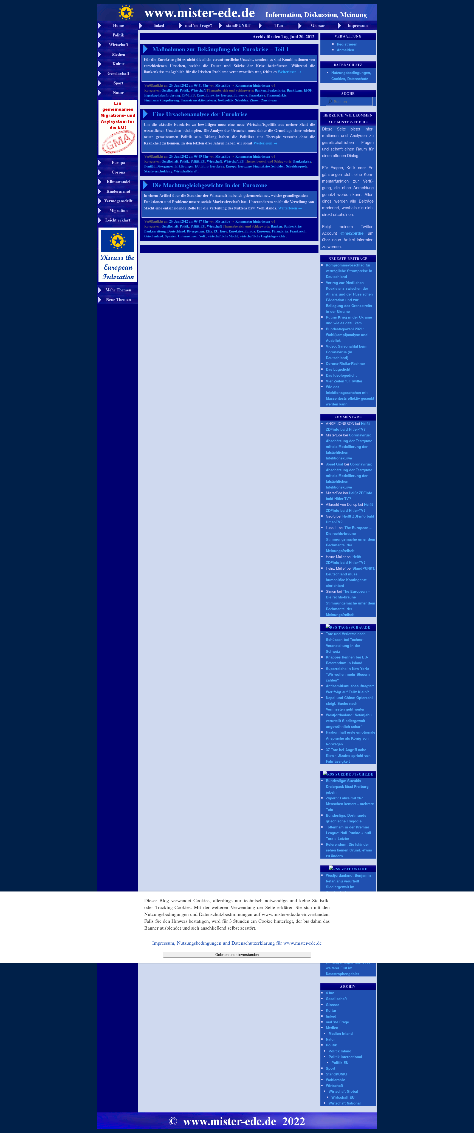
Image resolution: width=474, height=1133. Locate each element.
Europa (226, 95)
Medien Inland (341, 1033)
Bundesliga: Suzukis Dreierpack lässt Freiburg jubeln (347, 786)
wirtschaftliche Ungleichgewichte (262, 236)
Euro (200, 95)
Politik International (345, 1056)
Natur (330, 1039)
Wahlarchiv (335, 1079)
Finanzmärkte (276, 95)
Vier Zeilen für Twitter (344, 381)
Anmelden (345, 49)
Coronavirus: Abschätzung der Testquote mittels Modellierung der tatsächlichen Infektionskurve (349, 446)
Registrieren (347, 44)
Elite (209, 231)
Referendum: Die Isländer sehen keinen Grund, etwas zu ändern (349, 850)
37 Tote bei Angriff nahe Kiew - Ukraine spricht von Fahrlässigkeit (348, 755)
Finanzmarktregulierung (161, 100)
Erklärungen (184, 166)
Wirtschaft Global (343, 1091)
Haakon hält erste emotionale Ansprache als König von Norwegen (350, 737)
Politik (184, 90)
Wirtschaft (198, 90)
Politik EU (198, 161)
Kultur (331, 1010)
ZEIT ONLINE (354, 869)
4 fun (330, 992)
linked (331, 1016)
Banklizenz (294, 90)
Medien (332, 1027)
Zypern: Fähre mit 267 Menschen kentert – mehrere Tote (350, 803)
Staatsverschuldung (158, 171)
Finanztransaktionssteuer (198, 100)
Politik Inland (340, 1051)
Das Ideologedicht (341, 375)
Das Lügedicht (338, 369)
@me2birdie (351, 233)
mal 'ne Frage (337, 1021)
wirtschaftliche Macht (222, 236)
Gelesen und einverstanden (237, 955)
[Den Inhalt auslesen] (331, 627)
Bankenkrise (276, 90)
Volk (202, 236)
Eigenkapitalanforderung (162, 95)
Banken (260, 90)
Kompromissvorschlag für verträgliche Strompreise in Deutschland (349, 270)
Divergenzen (165, 166)
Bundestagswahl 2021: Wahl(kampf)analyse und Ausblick (347, 334)
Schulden (241, 100)
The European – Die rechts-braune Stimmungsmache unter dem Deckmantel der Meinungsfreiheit (350, 539)
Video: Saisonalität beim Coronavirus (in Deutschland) (347, 351)
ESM (185, 95)
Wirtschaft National (345, 1103)
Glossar (332, 1004)
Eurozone (240, 95)
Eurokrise (212, 95)
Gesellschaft (170, 90)
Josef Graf (334, 464)
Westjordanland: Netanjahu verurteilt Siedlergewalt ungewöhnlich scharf (349, 720)
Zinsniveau (269, 100)
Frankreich (298, 231)
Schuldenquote (296, 166)
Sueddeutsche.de (354, 774)
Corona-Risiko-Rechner (345, 363)
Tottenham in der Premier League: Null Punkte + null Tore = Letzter (348, 832)
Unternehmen (188, 236)
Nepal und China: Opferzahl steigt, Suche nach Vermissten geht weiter (349, 703)
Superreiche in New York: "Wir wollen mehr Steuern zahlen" (348, 674)
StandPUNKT (337, 1074)
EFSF (308, 90)
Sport (330, 1068)
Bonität (149, 166)
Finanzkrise (257, 95)
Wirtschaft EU (234, 161)
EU (192, 95)
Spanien (170, 236)
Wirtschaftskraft (186, 171)
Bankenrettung (155, 231)
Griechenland (153, 236)
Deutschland (176, 231)
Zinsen (254, 100)
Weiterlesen (289, 72)
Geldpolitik (225, 100)
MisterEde (222, 85)
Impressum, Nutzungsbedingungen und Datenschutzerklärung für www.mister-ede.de (237, 942)
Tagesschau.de (354, 627)
